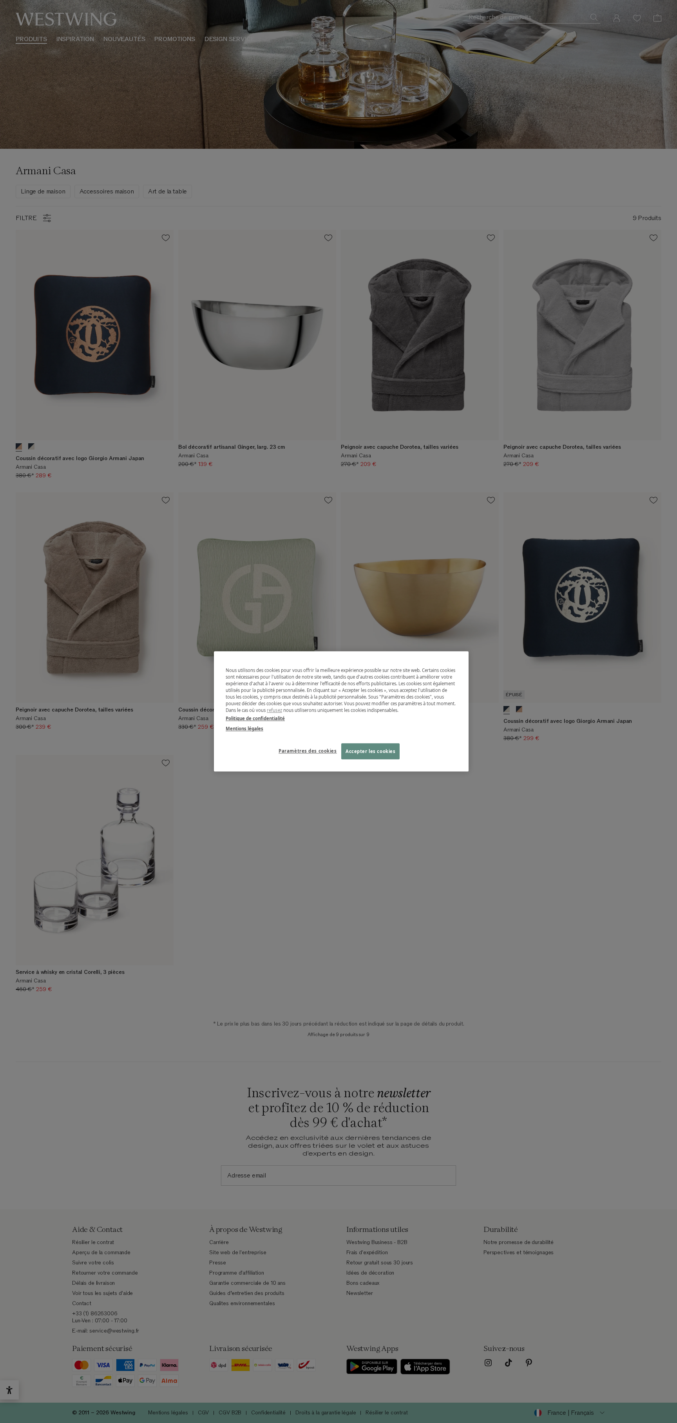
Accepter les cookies (370, 751)
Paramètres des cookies (308, 751)
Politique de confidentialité (255, 719)
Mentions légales (244, 728)
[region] (341, 711)
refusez (274, 710)
